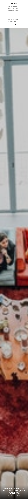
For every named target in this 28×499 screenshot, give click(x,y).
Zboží (18, 495)
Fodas (14, 3)
